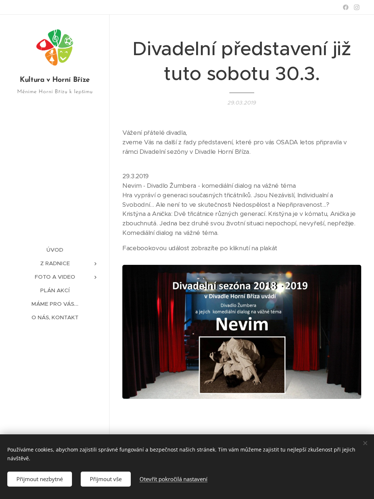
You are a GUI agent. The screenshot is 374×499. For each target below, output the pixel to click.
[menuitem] (54, 249)
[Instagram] (356, 7)
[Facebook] (345, 7)
